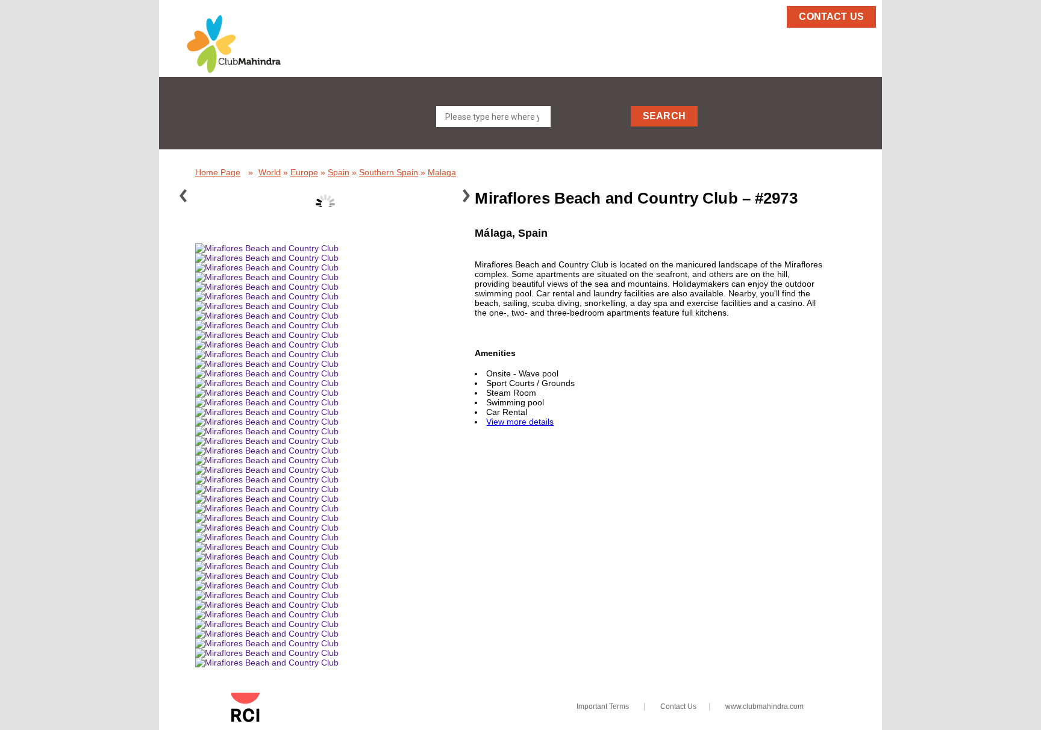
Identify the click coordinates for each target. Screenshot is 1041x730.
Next (472, 198)
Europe (304, 172)
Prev (189, 198)
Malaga (442, 172)
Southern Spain (388, 172)
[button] (255, 44)
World (269, 172)
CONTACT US (831, 16)
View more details (520, 421)
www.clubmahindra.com (764, 706)
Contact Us (678, 706)
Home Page (217, 172)
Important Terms (603, 706)
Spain (338, 172)
